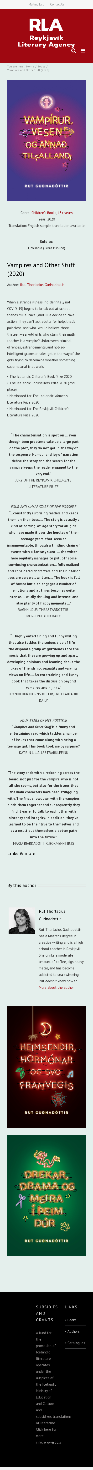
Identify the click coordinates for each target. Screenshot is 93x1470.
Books (72, 1320)
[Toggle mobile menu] (83, 50)
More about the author (56, 987)
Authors (73, 1331)
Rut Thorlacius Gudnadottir (42, 284)
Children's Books (43, 212)
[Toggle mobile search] (73, 50)
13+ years (65, 212)
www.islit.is (52, 1442)
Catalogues (75, 1343)
